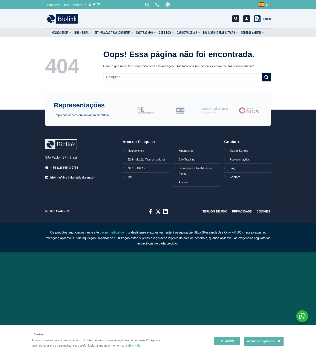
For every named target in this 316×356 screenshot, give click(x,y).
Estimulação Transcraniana (112, 32)
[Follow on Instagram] (90, 4)
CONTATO (77, 4)
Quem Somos (239, 150)
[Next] (264, 113)
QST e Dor (165, 32)
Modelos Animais (251, 32)
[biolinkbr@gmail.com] (147, 4)
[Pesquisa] (235, 18)
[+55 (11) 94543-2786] (158, 4)
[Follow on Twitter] (94, 4)
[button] (246, 18)
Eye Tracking (144, 32)
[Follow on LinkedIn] (165, 212)
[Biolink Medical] (62, 18)
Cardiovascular (187, 32)
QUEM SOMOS (53, 4)
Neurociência (60, 32)
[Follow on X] (157, 212)
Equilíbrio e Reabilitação (219, 32)
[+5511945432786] (168, 4)
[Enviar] (266, 77)
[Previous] (126, 113)
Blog (233, 168)
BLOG (66, 4)
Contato (235, 177)
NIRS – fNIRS (81, 32)
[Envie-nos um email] (98, 4)
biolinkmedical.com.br (115, 232)
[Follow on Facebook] (85, 4)
